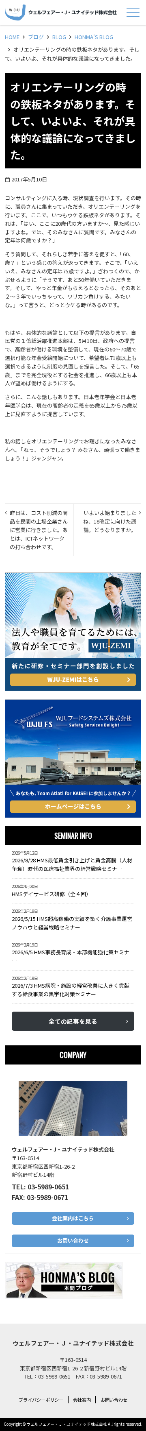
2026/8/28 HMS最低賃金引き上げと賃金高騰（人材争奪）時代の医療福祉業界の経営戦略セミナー (72, 864)
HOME (12, 37)
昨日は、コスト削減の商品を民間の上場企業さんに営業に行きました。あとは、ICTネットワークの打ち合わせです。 (39, 529)
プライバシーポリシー (41, 1399)
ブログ (36, 37)
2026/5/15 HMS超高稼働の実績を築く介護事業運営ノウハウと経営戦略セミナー (72, 923)
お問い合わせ (114, 1399)
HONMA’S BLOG (94, 37)
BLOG (59, 37)
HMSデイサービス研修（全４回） (53, 894)
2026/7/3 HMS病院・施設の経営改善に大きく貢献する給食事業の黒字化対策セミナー (70, 990)
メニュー (133, 12)
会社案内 (82, 1399)
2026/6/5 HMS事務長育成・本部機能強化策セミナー (70, 956)
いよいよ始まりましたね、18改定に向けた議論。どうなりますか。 (109, 521)
